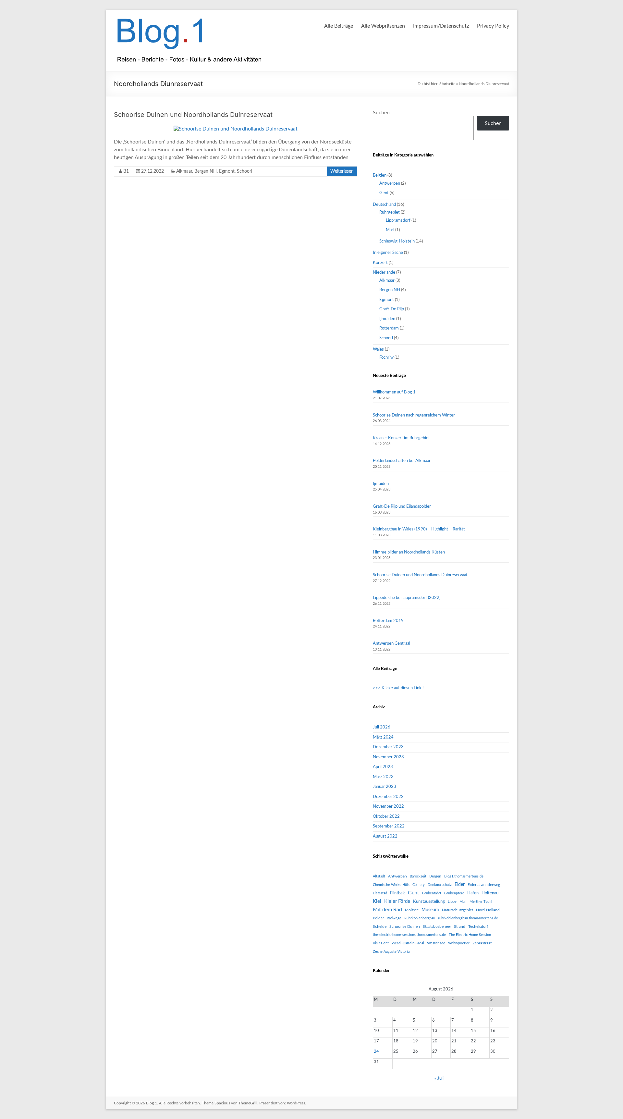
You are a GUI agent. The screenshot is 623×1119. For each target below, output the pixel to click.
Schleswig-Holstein (397, 241)
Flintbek (397, 893)
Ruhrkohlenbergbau (419, 918)
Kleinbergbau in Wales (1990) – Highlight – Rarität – (421, 529)
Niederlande (384, 272)
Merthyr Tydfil (481, 901)
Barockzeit (418, 876)
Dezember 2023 (388, 747)
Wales (378, 349)
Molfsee (412, 910)
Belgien (379, 175)
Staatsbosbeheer (437, 926)
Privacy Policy (493, 26)
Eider (460, 884)
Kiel (377, 901)
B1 (126, 171)
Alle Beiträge (338, 26)
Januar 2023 (384, 787)
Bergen (435, 876)
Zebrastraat (482, 943)
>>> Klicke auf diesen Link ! (398, 688)
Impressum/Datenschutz (441, 26)
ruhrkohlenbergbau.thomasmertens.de (468, 918)
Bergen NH (205, 171)
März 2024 (383, 737)
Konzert (380, 263)
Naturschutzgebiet (457, 910)
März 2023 (383, 777)
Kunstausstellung (429, 901)
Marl (390, 230)
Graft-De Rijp (391, 309)
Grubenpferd (454, 893)
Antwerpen (389, 183)
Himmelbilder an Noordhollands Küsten (409, 552)
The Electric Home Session (470, 935)
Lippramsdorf (398, 220)
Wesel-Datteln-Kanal (408, 943)
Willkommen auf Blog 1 (394, 392)
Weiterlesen (342, 171)
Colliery (418, 885)
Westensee (436, 943)
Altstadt (379, 876)
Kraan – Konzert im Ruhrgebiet (401, 438)
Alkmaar (184, 171)
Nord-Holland (488, 910)
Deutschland (384, 205)
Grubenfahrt (431, 893)
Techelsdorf (478, 926)
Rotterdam (389, 328)
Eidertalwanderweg (484, 885)
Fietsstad (380, 893)
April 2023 (383, 767)
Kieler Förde (397, 901)
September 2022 (389, 826)
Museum (430, 910)
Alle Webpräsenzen (383, 26)
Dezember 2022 (388, 797)
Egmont (227, 171)
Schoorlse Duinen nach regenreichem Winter (414, 415)
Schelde (379, 926)
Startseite (447, 84)
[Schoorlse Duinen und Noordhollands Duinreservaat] (236, 128)
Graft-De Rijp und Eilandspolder (402, 506)
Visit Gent (381, 943)
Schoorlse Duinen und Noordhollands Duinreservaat (193, 114)
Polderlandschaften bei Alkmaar (402, 461)
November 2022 (388, 806)
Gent (384, 193)
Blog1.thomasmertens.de (463, 876)
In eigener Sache (388, 253)
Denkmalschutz (440, 885)
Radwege (394, 918)
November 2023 (388, 757)
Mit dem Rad (387, 909)
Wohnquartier (459, 943)
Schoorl (244, 171)
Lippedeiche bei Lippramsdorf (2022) (406, 598)
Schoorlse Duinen (404, 926)
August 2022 (385, 836)
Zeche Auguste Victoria (391, 951)
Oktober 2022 (386, 816)
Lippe (452, 901)
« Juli (439, 1078)
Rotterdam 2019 (388, 621)
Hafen (473, 893)
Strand (459, 926)
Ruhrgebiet (389, 212)
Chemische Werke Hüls (391, 885)
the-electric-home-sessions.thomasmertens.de (409, 935)
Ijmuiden (387, 319)
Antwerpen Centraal (391, 643)
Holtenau (490, 893)
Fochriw (386, 357)
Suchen (381, 112)
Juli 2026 (381, 727)
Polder (378, 918)
